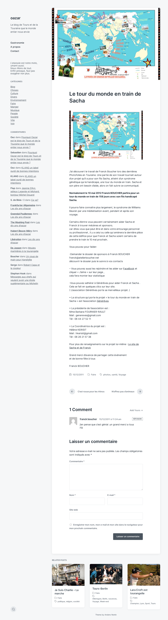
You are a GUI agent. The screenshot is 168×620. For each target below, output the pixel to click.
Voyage (122, 374)
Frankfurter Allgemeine (22, 205)
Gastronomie (17, 42)
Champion (134, 603)
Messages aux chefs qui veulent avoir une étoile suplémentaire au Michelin (24, 280)
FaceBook (128, 268)
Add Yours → (136, 410)
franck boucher (88, 419)
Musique (14, 110)
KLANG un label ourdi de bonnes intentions (23, 179)
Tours (153, 603)
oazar (15, 18)
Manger (14, 107)
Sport (147, 603)
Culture (14, 93)
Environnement (18, 100)
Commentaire (77, 461)
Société (14, 117)
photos (107, 374)
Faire (13, 103)
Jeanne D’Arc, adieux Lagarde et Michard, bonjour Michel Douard (25, 191)
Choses (14, 90)
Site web (73, 509)
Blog (12, 86)
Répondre (137, 419)
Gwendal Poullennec (21, 213)
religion (69, 601)
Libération (15, 239)
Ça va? (34, 200)
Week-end (104, 601)
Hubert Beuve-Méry (21, 231)
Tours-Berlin (100, 588)
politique (61, 601)
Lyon (142, 603)
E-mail (111, 495)
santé (114, 374)
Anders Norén (111, 615)
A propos (15, 47)
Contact (14, 51)
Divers (13, 97)
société (76, 601)
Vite (12, 120)
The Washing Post (20, 222)
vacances (112, 599)
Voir (12, 123)
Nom (72, 495)
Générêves (103, 301)
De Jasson (16, 248)
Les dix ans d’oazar (20, 208)
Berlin (105, 599)
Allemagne (96, 599)
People (14, 113)
